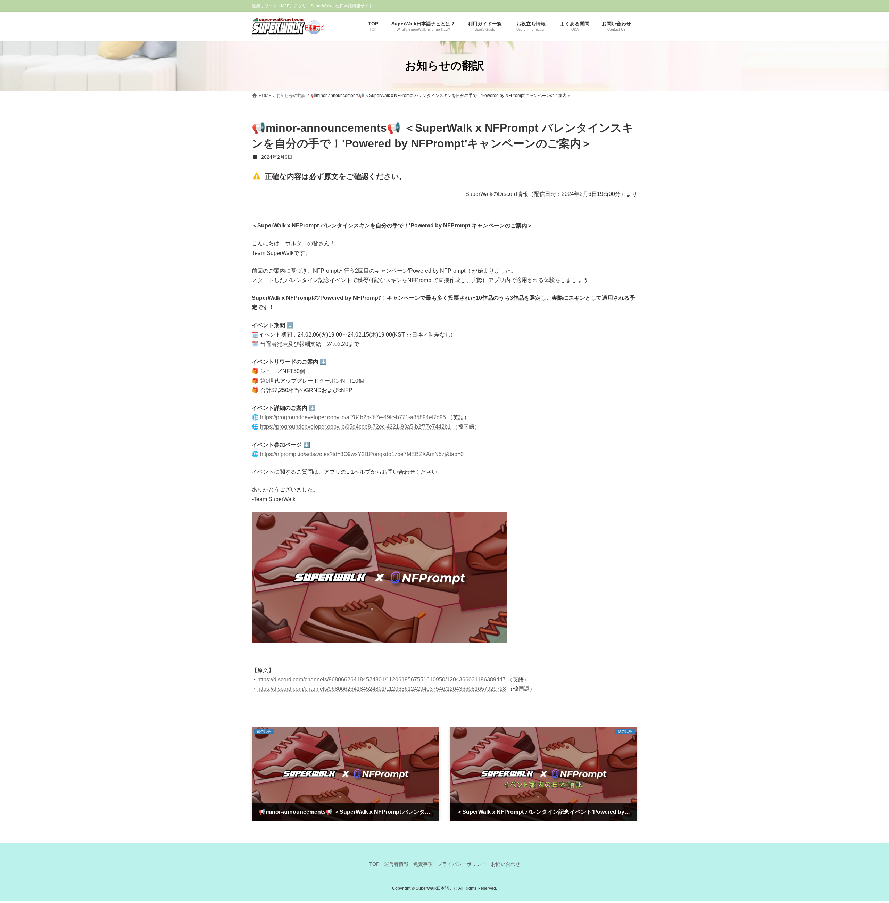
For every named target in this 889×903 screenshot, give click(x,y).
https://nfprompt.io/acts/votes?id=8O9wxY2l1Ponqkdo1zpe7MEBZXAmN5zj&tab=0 (362, 454)
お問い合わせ (505, 864)
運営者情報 (396, 864)
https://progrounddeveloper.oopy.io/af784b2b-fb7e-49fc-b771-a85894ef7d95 (353, 417)
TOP (374, 864)
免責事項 (423, 864)
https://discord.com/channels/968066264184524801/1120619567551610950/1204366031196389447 (381, 679)
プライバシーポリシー (462, 864)
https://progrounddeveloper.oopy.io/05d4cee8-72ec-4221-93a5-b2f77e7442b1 (355, 427)
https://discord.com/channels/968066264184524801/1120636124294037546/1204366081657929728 (381, 689)
